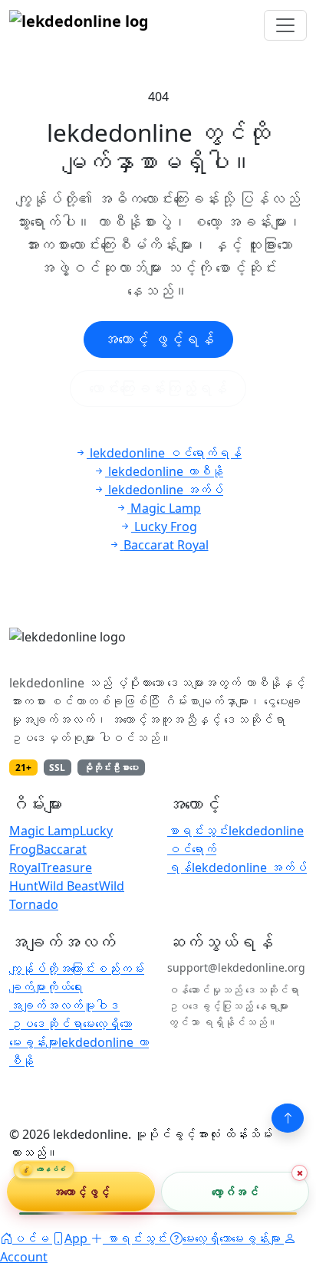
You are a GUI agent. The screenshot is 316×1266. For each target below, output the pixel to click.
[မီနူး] (285, 25)
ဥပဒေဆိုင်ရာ (46, 1023)
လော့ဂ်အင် (235, 1191)
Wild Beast (68, 885)
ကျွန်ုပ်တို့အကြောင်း (52, 968)
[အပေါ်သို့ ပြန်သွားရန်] (288, 1118)
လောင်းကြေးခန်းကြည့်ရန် (158, 388)
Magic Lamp (44, 830)
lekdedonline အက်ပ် (249, 867)
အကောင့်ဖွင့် (81, 1191)
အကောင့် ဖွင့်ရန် (158, 339)
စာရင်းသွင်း (198, 830)
